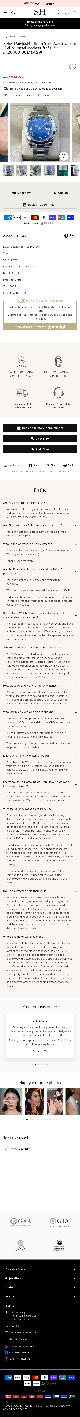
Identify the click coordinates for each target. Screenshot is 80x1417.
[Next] (76, 171)
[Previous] (3, 1101)
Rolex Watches (17, 36)
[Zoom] (63, 156)
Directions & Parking (16, 1339)
